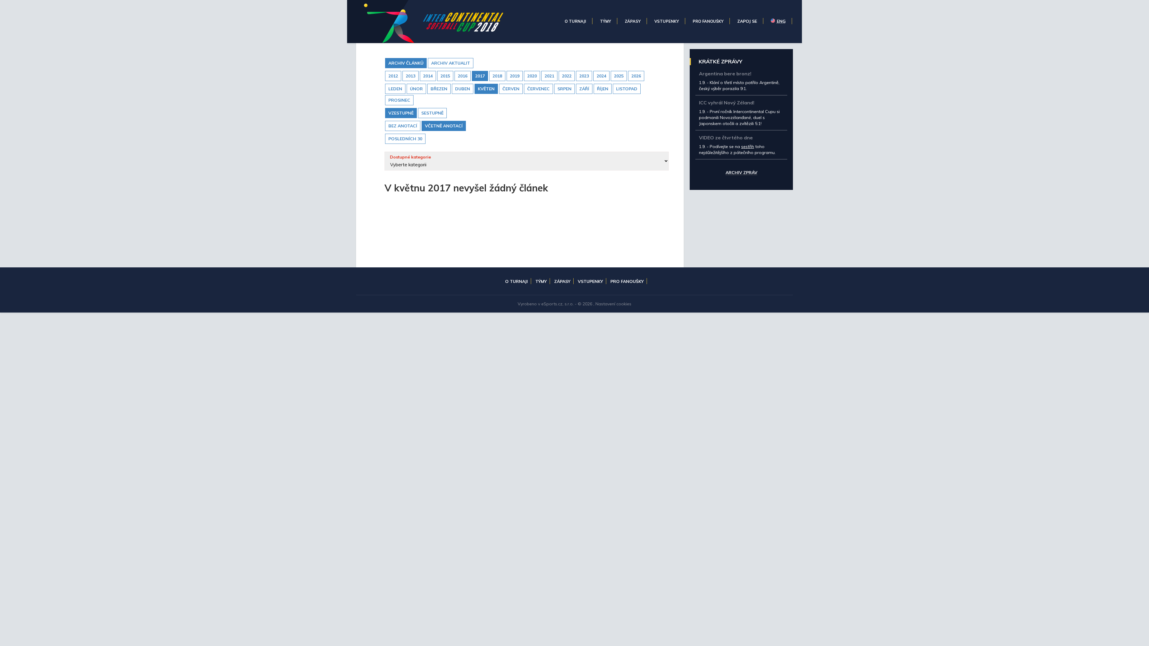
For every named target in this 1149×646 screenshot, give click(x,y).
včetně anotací (444, 126)
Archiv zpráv (741, 173)
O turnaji (516, 281)
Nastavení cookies (613, 304)
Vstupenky (590, 281)
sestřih (747, 146)
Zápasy (562, 281)
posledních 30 (405, 138)
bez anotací (402, 126)
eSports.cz (552, 304)
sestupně (432, 113)
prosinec (399, 100)
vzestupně (401, 113)
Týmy (541, 281)
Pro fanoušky (627, 281)
